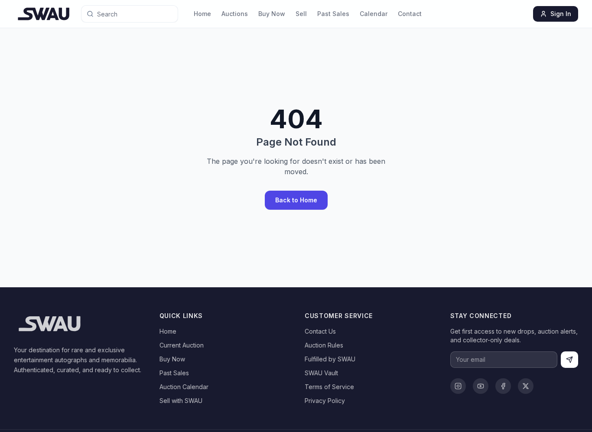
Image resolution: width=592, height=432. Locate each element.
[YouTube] (480, 386)
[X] (525, 386)
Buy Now (271, 13)
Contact (410, 13)
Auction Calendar (183, 386)
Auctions (234, 13)
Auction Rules (324, 345)
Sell (301, 13)
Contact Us (320, 331)
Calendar (373, 13)
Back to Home (296, 200)
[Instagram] (458, 386)
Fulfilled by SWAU (330, 359)
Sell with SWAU (180, 400)
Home (202, 13)
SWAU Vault (321, 373)
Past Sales (333, 13)
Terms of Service (329, 386)
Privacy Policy (325, 400)
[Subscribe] (569, 359)
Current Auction (181, 345)
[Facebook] (503, 386)
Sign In (560, 13)
